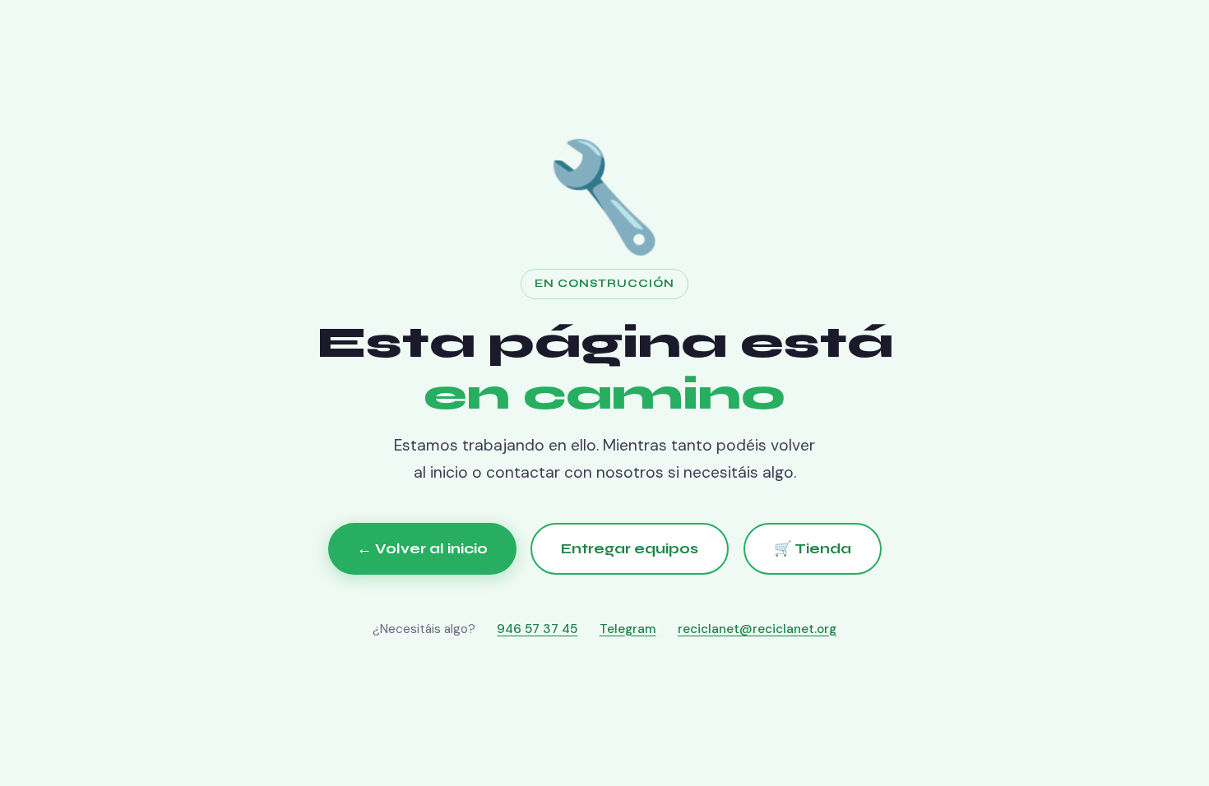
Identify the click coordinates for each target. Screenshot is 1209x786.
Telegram (628, 629)
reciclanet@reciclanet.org (757, 629)
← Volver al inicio (422, 548)
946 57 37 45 (537, 629)
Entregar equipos (629, 548)
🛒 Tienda (812, 548)
